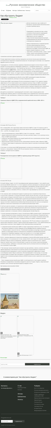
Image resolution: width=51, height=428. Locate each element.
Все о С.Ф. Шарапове (39, 388)
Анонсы (28, 10)
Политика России (38, 402)
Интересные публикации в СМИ (41, 392)
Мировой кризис (38, 400)
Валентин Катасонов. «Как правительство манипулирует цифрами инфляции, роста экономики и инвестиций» (8, 336)
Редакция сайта (13, 17)
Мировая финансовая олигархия (42, 398)
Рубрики (8, 10)
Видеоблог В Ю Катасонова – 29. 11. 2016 (24, 356)
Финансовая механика (5, 269)
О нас (3, 10)
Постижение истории (39, 404)
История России (38, 408)
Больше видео (3, 357)
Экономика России (38, 406)
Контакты (20, 389)
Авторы (14, 10)
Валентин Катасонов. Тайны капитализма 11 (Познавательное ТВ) (25, 335)
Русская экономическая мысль (41, 390)
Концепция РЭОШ (22, 387)
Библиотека (21, 10)
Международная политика (40, 410)
